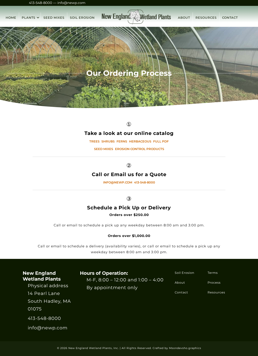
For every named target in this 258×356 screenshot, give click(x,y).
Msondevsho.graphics (185, 348)
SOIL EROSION (82, 17)
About (180, 282)
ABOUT (184, 17)
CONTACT (230, 17)
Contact (181, 292)
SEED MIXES (53, 17)
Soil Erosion (184, 273)
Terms (213, 273)
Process (214, 282)
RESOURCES (206, 17)
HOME (11, 17)
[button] (38, 17)
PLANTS (28, 17)
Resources (216, 292)
